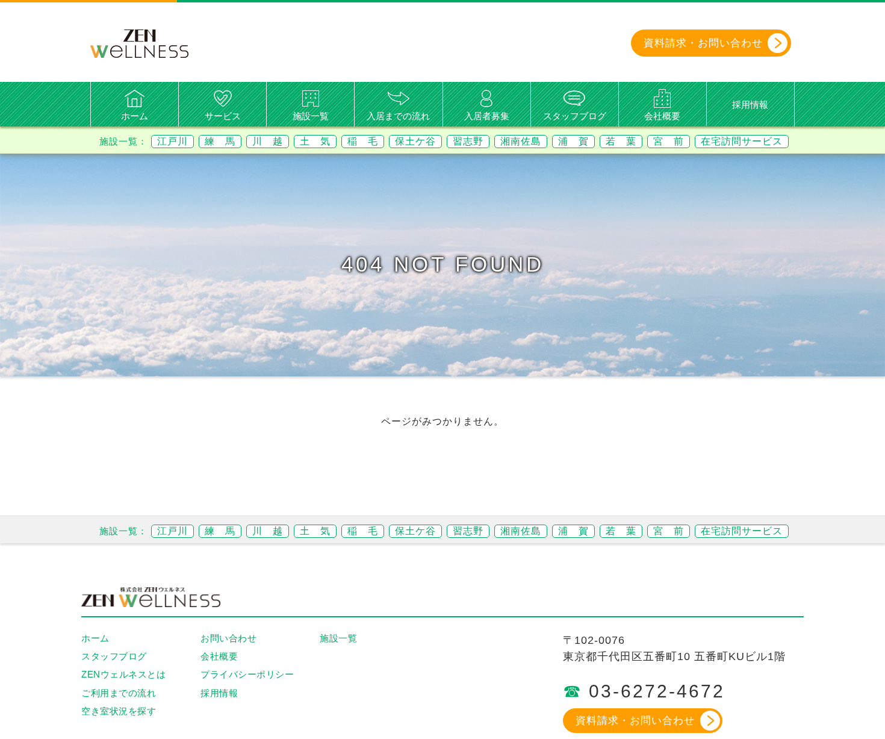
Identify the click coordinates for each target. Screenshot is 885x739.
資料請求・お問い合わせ (635, 720)
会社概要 (662, 116)
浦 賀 (573, 141)
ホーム (134, 116)
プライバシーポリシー (247, 674)
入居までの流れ (398, 116)
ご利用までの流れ (118, 693)
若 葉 (621, 141)
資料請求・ (703, 43)
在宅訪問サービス (742, 141)
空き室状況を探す (118, 711)
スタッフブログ (574, 116)
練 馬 (220, 141)
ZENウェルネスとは (123, 674)
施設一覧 (311, 116)
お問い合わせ (228, 638)
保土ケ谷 (415, 141)
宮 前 (668, 141)
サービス (223, 116)
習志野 (468, 141)
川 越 (267, 141)
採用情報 (750, 104)
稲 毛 (362, 141)
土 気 (315, 141)
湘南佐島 (520, 141)
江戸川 (172, 141)
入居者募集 (486, 116)
